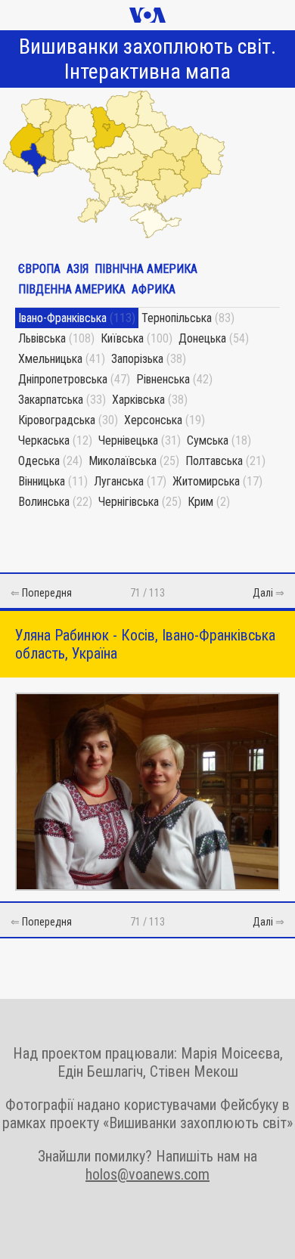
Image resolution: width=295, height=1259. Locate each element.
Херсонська (153, 420)
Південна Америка (72, 289)
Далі (263, 593)
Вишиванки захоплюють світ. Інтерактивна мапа (147, 59)
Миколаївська (122, 461)
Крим (200, 502)
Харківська (138, 399)
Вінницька (41, 481)
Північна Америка (146, 269)
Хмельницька (50, 359)
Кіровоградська (56, 420)
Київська (122, 338)
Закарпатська (50, 399)
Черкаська (44, 440)
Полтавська (214, 461)
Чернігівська (128, 502)
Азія (77, 269)
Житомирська (206, 481)
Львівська (42, 338)
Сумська (207, 440)
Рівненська (163, 379)
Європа (39, 269)
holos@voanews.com (147, 1174)
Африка (153, 289)
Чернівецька (128, 440)
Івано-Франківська (62, 318)
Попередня (47, 593)
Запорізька (137, 359)
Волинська (44, 502)
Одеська (39, 461)
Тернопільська (176, 318)
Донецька (202, 338)
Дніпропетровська (62, 379)
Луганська (119, 481)
